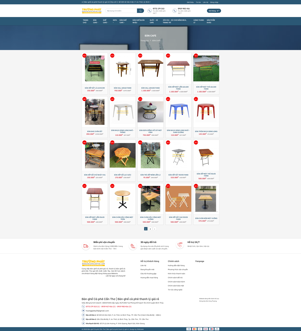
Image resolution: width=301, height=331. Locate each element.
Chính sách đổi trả (175, 277)
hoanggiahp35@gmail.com (97, 310)
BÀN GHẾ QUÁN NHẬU (139, 21)
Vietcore (140, 329)
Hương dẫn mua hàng (149, 277)
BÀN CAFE (95, 21)
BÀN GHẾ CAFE (123, 21)
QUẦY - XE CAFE (154, 21)
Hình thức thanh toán (176, 273)
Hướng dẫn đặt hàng (176, 265)
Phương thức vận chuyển (178, 269)
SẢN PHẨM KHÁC (211, 21)
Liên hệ (205, 2)
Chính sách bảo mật (176, 285)
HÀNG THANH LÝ (199, 21)
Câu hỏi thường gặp (148, 273)
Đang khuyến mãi (147, 269)
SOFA (115, 20)
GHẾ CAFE (105, 21)
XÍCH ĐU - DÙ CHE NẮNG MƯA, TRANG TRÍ (174, 21)
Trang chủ (85, 21)
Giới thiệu (190, 2)
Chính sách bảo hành (176, 281)
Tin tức (198, 2)
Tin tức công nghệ (175, 289)
